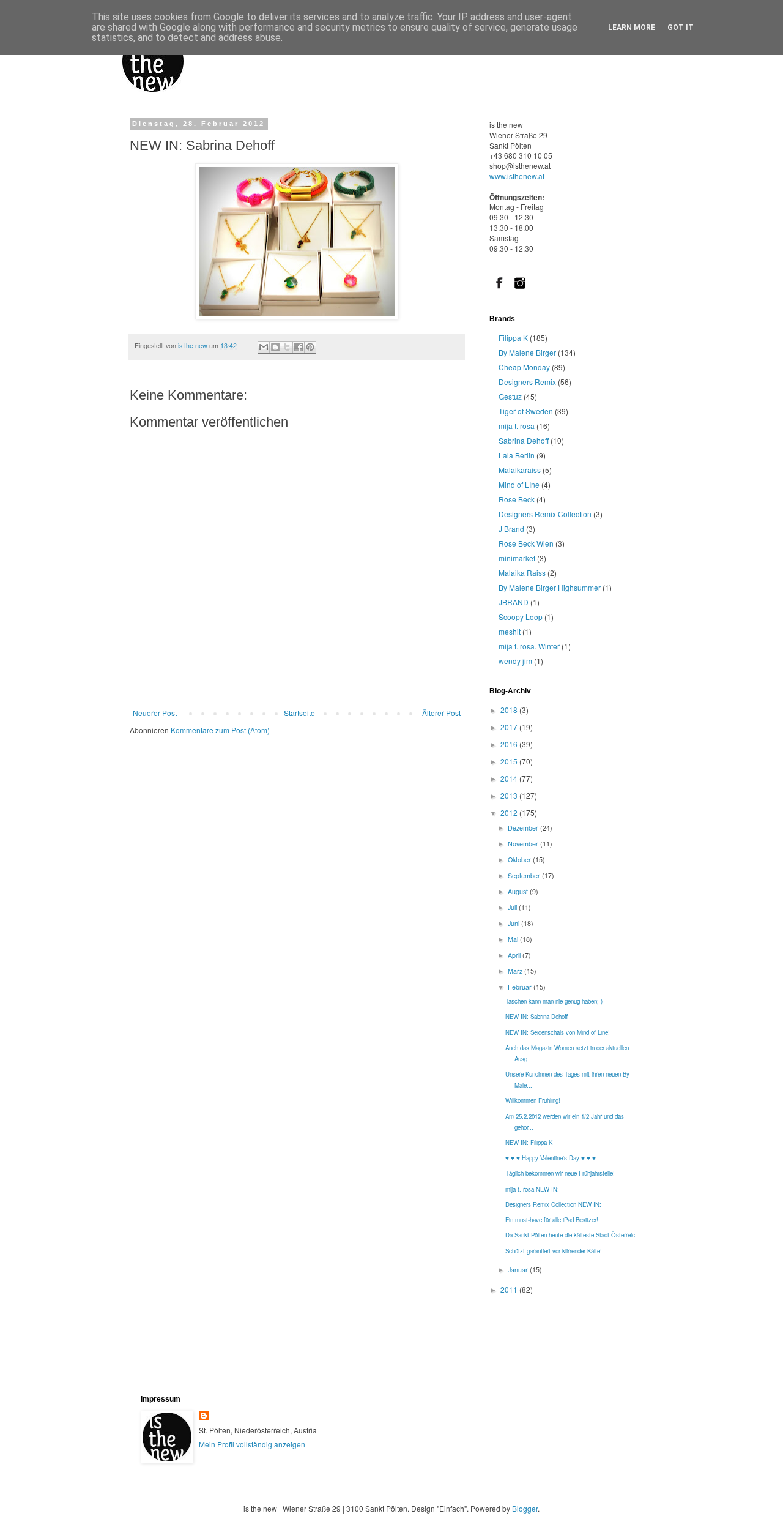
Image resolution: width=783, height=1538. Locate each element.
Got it (680, 27)
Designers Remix (527, 381)
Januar (519, 1269)
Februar (520, 986)
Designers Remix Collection (545, 514)
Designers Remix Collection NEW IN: (553, 1204)
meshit (510, 631)
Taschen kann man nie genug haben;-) (554, 1001)
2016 (509, 744)
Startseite (299, 712)
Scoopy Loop (521, 616)
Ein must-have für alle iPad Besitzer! (551, 1219)
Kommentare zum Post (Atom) (220, 730)
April (515, 955)
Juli (513, 907)
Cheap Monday (524, 367)
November (524, 843)
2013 (509, 795)
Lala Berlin (517, 455)
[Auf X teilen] (287, 347)
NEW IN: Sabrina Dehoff (536, 1016)
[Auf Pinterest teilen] (310, 347)
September (525, 875)
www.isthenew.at (516, 176)
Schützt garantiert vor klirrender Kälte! (553, 1251)
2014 (509, 778)
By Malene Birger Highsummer (550, 587)
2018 (509, 709)
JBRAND (514, 602)
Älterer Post (441, 712)
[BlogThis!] (275, 347)
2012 (509, 812)
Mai (514, 939)
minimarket (517, 558)
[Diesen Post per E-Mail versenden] (264, 347)
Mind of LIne (519, 484)
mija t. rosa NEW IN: (532, 1189)
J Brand (511, 528)
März (516, 971)
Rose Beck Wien (526, 543)
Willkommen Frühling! (532, 1100)
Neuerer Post (155, 712)
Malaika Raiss (522, 572)
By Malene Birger (527, 352)
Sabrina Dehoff (524, 440)
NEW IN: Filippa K (528, 1142)
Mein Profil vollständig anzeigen (252, 1444)
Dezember (524, 827)
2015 (509, 761)
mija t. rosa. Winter (529, 646)
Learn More (631, 27)
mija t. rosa (517, 425)
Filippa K (513, 337)
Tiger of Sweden (526, 411)
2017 (509, 727)
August (519, 891)
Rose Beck (517, 499)
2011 (509, 1289)
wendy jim (515, 660)
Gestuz (510, 396)
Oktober (520, 859)
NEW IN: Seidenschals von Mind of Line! (557, 1032)
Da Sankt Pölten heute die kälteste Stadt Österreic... (572, 1235)
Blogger (525, 1508)
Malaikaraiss (520, 470)
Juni (514, 923)
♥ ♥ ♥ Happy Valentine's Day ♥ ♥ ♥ (550, 1158)
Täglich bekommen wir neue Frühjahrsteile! (560, 1173)
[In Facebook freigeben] (298, 347)
